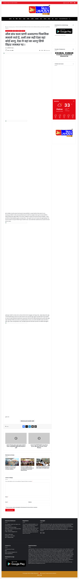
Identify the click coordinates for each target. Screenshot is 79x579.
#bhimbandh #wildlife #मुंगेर (27, 421)
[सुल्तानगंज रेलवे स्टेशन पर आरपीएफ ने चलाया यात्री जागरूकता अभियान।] (12, 462)
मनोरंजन (45, 18)
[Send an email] (12, 50)
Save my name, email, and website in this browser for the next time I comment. (21, 507)
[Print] (35, 426)
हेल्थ (52, 18)
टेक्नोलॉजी (36, 18)
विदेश (16, 18)
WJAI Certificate (63, 18)
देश (13, 18)
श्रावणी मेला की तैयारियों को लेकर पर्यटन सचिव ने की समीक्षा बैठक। (43, 467)
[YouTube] (44, 533)
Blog (56, 18)
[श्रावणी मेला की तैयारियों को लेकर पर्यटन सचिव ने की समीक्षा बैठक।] (43, 462)
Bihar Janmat (10, 50)
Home (7, 26)
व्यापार (41, 18)
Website (30, 502)
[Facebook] (23, 426)
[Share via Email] (32, 426)
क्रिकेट (49, 18)
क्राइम (24, 18)
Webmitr (54, 573)
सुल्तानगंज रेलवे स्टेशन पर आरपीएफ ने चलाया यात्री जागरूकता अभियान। (10, 468)
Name (6, 496)
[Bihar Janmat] (39, 10)
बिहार (20, 18)
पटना (16, 30)
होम (10, 18)
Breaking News (12, 26)
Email (6, 502)
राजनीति (32, 18)
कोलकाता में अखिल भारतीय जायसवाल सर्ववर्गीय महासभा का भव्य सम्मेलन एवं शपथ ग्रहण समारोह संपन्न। (27, 468)
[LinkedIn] (29, 426)
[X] (26, 426)
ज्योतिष (28, 18)
